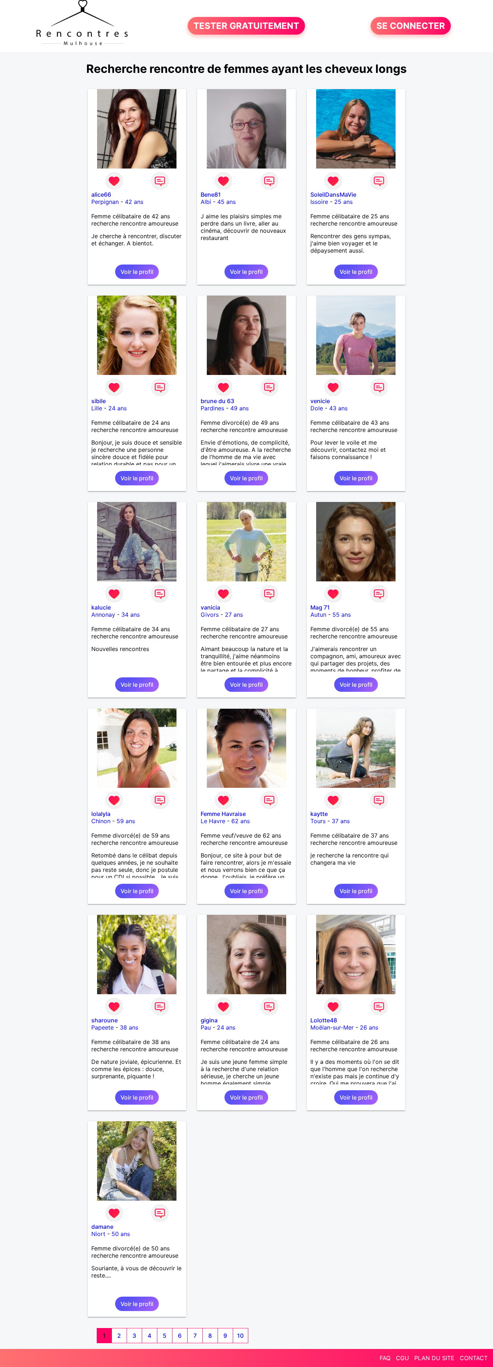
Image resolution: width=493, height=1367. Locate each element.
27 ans (234, 614)
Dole (316, 408)
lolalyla (100, 813)
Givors (210, 614)
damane (102, 1226)
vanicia (210, 607)
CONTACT (474, 1358)
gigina (209, 1020)
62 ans (240, 821)
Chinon (100, 821)
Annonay (103, 614)
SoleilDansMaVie (333, 194)
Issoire (319, 201)
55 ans (341, 614)
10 (240, 1335)
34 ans (130, 614)
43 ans (338, 408)
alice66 (101, 194)
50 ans (121, 1233)
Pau (206, 1027)
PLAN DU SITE (434, 1358)
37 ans (341, 821)
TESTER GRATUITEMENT (246, 26)
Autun (318, 614)
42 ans (134, 201)
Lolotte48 (323, 1020)
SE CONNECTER (410, 26)
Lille (96, 408)
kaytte (319, 813)
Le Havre (213, 821)
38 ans (129, 1027)
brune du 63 (217, 401)
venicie (320, 401)
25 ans (343, 201)
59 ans (126, 821)
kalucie (101, 607)
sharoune (104, 1020)
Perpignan (105, 201)
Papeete (102, 1027)
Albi (206, 201)
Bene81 (211, 194)
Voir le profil (137, 271)
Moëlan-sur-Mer (332, 1027)
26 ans (369, 1027)
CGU (402, 1358)
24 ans (117, 408)
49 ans (239, 408)
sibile (98, 401)
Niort (98, 1233)
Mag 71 (320, 607)
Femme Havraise (223, 813)
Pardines (212, 408)
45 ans (226, 201)
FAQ (385, 1358)
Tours (318, 821)
